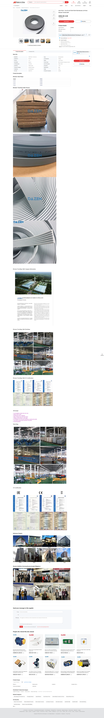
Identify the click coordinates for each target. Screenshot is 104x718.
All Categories (16, 5)
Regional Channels (65, 710)
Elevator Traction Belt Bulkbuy (27, 704)
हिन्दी (66, 711)
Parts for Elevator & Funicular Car (35, 7)
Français (38, 711)
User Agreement (58, 713)
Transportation (18, 7)
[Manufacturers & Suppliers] (19, 2)
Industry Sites (59, 710)
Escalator (53, 684)
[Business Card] (89, 56)
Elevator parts (34, 684)
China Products (31, 710)
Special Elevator (38, 696)
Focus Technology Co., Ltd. (45, 713)
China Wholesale (47, 710)
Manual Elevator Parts (70, 696)
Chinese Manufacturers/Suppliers (39, 710)
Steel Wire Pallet (67, 701)
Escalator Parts (74, 684)
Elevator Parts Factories (18, 701)
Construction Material (16, 686)
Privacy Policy (68, 713)
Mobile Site (75, 710)
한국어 (61, 711)
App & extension (77, 5)
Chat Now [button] (84, 21)
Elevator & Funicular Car (25, 7)
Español (30, 711)
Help (71, 5)
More (14, 706)
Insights (79, 710)
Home (14, 7)
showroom (34, 686)
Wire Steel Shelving (83, 701)
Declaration (63, 713)
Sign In (60, 46)
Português (33, 711)
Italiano (47, 711)
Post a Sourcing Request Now (43, 626)
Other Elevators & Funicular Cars (19, 696)
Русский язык (42, 711)
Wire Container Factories (40, 701)
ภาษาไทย (69, 711)
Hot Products (25, 710)
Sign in (90, 2)
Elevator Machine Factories (28, 701)
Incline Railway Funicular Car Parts (58, 696)
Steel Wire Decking (17, 704)
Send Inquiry (66, 21)
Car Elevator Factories (50, 701)
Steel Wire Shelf (74, 701)
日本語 (64, 711)
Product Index (71, 710)
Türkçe (73, 711)
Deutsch (50, 711)
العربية (58, 711)
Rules (90, 5)
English (27, 711)
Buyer (66, 5)
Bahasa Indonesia (82, 711)
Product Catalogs (28, 682)
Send (21, 626)
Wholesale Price (53, 710)
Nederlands (54, 711)
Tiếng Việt (76, 711)
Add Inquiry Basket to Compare (35, 45)
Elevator (14, 684)
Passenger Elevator (30, 696)
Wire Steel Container (59, 701)
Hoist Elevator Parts (46, 696)
